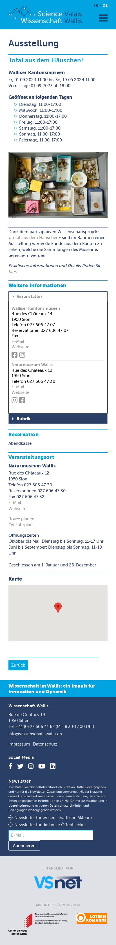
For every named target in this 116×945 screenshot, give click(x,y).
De (105, 5)
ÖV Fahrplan (20, 525)
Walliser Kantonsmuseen (36, 308)
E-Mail (18, 341)
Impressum (19, 744)
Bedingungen (17, 810)
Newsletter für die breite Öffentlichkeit (50, 824)
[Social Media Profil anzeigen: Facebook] (15, 356)
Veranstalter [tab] (30, 296)
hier (12, 271)
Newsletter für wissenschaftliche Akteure (53, 817)
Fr (96, 5)
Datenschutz (45, 744)
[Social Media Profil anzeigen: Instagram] (23, 356)
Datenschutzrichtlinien (66, 805)
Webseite (20, 347)
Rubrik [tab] (24, 418)
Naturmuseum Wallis (32, 364)
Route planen (21, 519)
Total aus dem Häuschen (35, 237)
